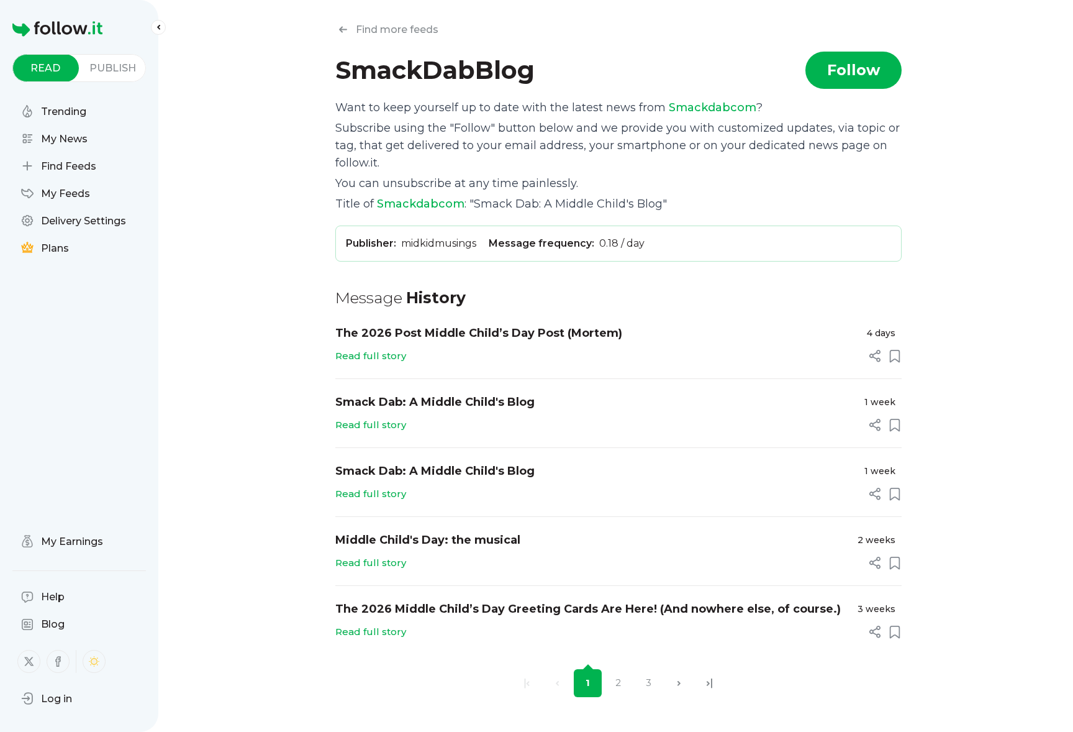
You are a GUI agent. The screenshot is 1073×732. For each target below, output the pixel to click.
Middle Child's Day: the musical (427, 540)
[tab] (45, 68)
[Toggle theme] (94, 661)
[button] (46, 698)
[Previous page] (557, 683)
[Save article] (895, 356)
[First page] (527, 683)
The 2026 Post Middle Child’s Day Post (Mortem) (478, 333)
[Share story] (875, 356)
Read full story (370, 356)
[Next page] (679, 683)
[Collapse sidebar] (158, 27)
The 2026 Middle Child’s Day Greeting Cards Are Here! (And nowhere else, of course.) (588, 609)
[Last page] (709, 683)
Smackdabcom (712, 107)
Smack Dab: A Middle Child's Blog (435, 402)
